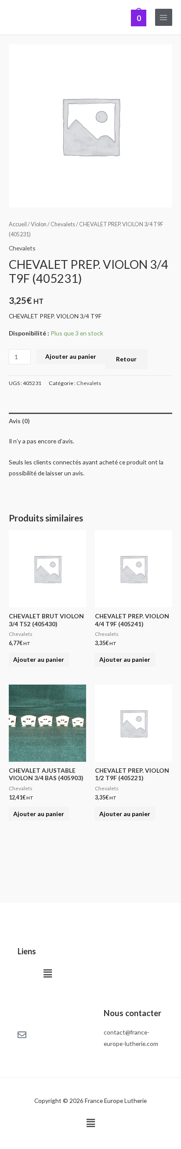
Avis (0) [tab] (19, 421)
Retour (126, 359)
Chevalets (63, 224)
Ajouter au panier (70, 356)
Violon (39, 224)
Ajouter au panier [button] (38, 659)
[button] (47, 973)
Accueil (18, 224)
